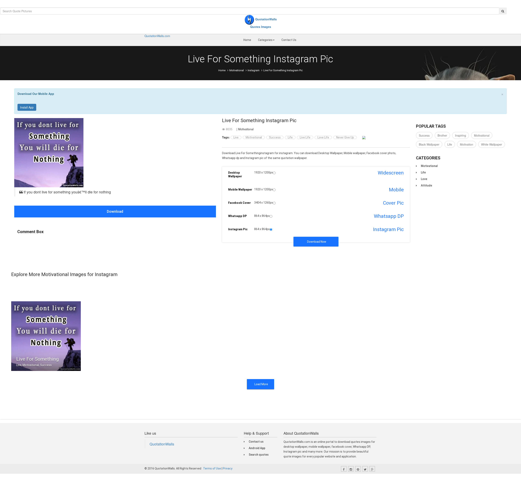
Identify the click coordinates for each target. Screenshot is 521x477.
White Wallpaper (491, 144)
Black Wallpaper (429, 144)
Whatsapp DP (237, 216)
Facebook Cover (239, 202)
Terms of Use (212, 468)
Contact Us (288, 40)
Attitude (426, 185)
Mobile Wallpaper (240, 189)
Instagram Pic (238, 229)
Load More (261, 384)
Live (236, 137)
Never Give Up (345, 137)
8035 (229, 129)
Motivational (236, 70)
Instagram (253, 70)
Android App (257, 448)
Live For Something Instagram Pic (259, 120)
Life (290, 137)
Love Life (323, 137)
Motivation (466, 144)
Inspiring (460, 135)
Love (424, 179)
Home (247, 40)
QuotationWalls (162, 443)
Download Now (316, 241)
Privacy (227, 468)
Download (115, 211)
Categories (265, 40)
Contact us (256, 441)
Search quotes (259, 454)
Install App (27, 107)
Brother (442, 135)
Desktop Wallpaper (235, 174)
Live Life (305, 137)
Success (275, 137)
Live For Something (37, 359)
